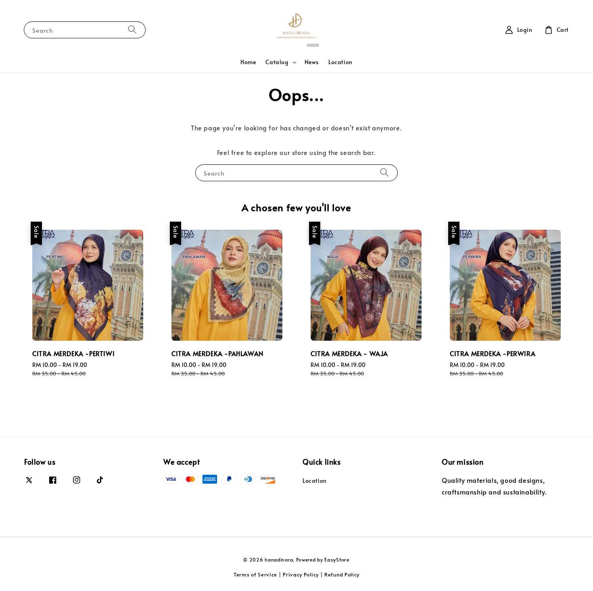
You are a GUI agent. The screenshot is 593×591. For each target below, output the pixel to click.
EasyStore (336, 559)
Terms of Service (255, 574)
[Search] (132, 30)
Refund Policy (341, 574)
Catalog (276, 62)
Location (340, 62)
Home (248, 62)
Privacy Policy (301, 574)
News (312, 62)
